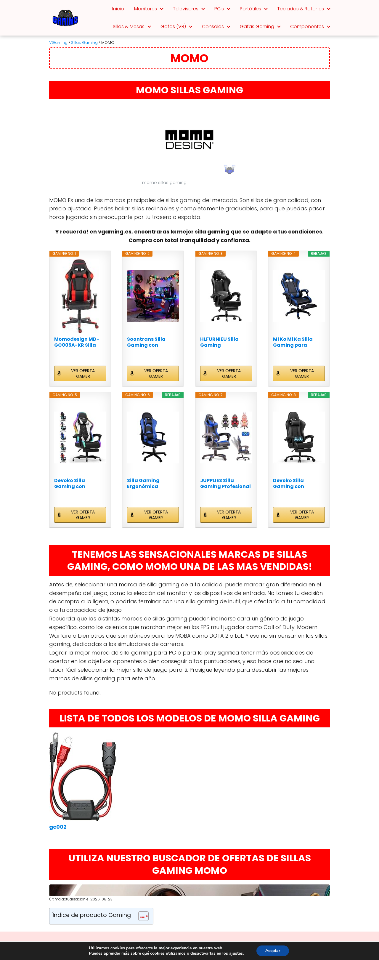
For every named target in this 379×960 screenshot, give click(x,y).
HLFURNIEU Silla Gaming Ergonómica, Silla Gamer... (222, 342)
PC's (219, 8)
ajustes (236, 953)
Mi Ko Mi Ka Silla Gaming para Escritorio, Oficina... (297, 342)
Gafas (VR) (173, 26)
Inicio (118, 8)
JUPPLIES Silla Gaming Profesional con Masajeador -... (225, 483)
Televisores (185, 8)
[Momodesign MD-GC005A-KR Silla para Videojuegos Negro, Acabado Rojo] (80, 296)
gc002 (58, 827)
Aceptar (272, 950)
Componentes (307, 26)
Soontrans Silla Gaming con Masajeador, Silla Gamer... (149, 342)
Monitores (145, 8)
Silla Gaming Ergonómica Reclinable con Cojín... (145, 483)
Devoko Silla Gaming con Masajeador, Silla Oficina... (295, 483)
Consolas (213, 26)
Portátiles (250, 8)
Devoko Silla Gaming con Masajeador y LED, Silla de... (77, 483)
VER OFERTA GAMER (83, 373)
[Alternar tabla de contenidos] (140, 916)
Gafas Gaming (257, 26)
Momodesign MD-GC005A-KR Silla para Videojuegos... (78, 342)
